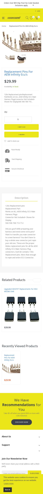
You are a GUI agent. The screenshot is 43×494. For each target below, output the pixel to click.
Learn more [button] (8, 483)
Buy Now (21, 134)
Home (4, 26)
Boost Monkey (9, 362)
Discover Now (21, 422)
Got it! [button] (7, 490)
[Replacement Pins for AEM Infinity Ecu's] (10, 57)
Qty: (5, 112)
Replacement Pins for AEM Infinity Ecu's (9, 357)
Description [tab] (21, 197)
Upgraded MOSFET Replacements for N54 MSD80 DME (20, 290)
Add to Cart (22, 127)
